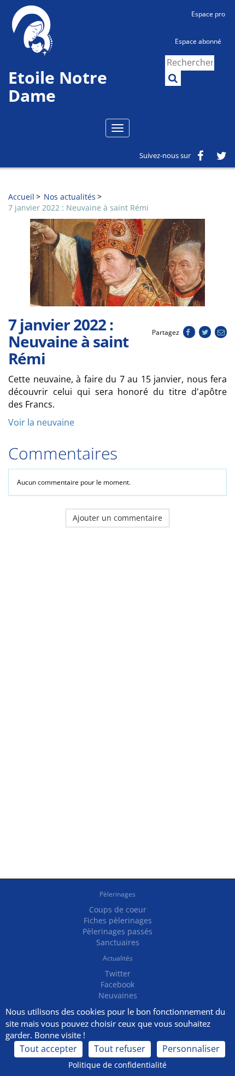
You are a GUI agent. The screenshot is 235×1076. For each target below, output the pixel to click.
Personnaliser (191, 1049)
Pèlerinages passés (117, 931)
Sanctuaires (117, 942)
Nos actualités (70, 196)
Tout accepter (48, 1049)
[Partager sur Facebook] (189, 332)
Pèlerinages (117, 894)
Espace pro (208, 14)
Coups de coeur (117, 909)
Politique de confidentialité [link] (117, 1065)
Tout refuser (119, 1049)
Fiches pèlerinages (118, 920)
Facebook (117, 984)
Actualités (118, 958)
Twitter (118, 973)
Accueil (21, 196)
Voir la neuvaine (41, 422)
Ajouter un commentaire (117, 518)
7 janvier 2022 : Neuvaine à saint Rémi (78, 207)
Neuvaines (117, 995)
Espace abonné (198, 41)
